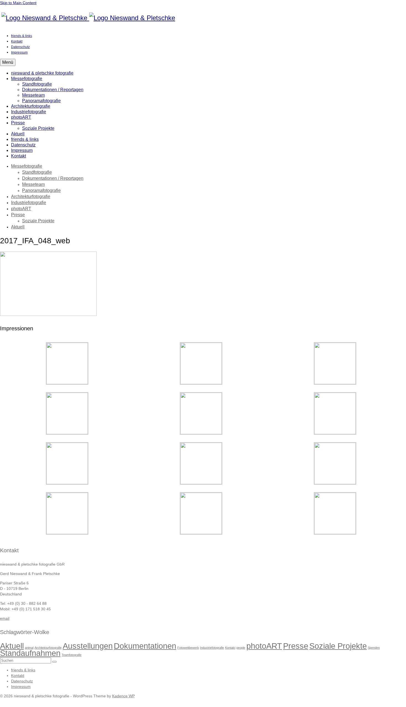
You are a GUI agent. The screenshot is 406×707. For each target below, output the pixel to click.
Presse (295, 645)
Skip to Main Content (18, 3)
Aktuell (12, 645)
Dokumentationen (145, 645)
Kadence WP (123, 696)
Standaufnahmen (30, 653)
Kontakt (230, 647)
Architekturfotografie (48, 647)
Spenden (374, 647)
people (240, 647)
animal (29, 647)
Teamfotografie (71, 654)
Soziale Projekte (338, 645)
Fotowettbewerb (188, 647)
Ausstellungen (88, 645)
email (4, 618)
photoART (264, 645)
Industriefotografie (212, 647)
